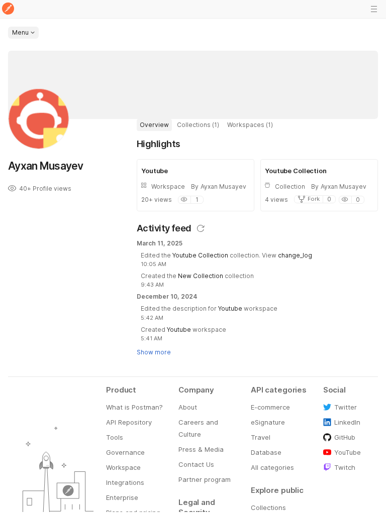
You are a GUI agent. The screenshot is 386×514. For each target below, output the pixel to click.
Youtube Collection (200, 255)
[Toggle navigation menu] (374, 9)
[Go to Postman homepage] (8, 9)
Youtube (230, 308)
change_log (295, 255)
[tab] (154, 125)
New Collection (200, 276)
